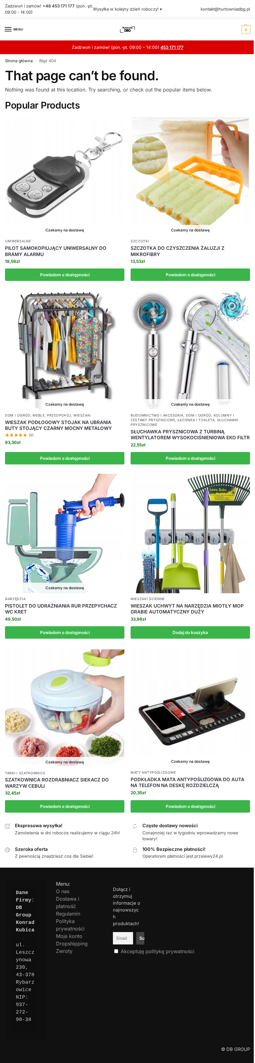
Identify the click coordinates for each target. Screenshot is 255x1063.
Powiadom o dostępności (65, 274)
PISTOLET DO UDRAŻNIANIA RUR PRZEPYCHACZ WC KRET (61, 609)
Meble (39, 415)
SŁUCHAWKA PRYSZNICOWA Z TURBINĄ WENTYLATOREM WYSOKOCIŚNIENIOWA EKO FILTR (190, 435)
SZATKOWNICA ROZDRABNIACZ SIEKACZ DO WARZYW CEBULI (57, 783)
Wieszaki (82, 415)
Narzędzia (15, 599)
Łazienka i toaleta (196, 420)
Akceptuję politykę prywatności (157, 951)
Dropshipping (72, 943)
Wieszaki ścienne (148, 599)
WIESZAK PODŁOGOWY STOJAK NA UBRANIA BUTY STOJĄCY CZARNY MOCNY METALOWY (58, 425)
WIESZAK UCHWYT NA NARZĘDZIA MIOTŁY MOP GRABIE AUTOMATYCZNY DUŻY (187, 609)
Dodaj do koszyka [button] (190, 632)
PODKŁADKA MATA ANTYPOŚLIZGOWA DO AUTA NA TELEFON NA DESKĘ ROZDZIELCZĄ (187, 782)
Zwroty (64, 951)
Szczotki (140, 241)
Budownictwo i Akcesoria (157, 415)
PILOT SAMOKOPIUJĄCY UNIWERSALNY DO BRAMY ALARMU (55, 251)
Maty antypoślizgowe (153, 773)
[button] (245, 29)
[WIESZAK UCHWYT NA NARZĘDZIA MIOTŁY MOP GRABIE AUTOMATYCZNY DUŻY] (190, 533)
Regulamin (68, 914)
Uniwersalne (18, 241)
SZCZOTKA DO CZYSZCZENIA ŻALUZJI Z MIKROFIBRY (178, 251)
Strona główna (19, 60)
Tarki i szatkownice (25, 773)
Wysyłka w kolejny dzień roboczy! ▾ (127, 9)
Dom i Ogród (17, 415)
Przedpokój (59, 415)
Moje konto (69, 936)
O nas (62, 891)
